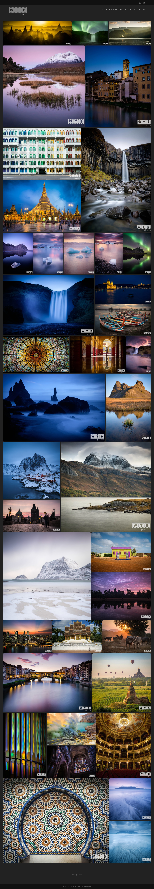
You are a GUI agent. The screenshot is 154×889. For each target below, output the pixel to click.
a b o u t (132, 9)
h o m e (142, 9)
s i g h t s (106, 9)
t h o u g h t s (119, 9)
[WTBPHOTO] (18, 14)
